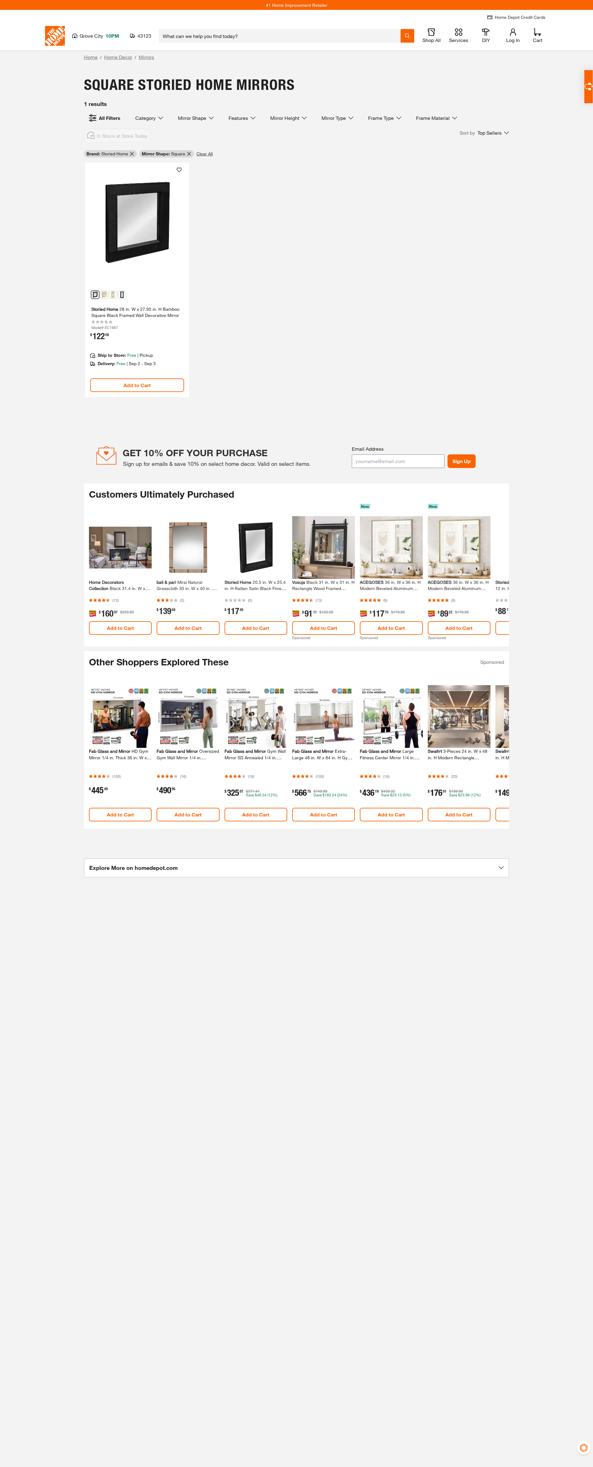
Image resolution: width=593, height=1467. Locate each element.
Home (91, 57)
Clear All (204, 153)
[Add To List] (179, 170)
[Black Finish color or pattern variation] (122, 294)
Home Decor (118, 57)
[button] (484, 133)
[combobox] (279, 35)
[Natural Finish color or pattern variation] (113, 294)
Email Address (368, 449)
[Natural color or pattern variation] (104, 294)
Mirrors (146, 57)
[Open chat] (588, 86)
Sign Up (461, 461)
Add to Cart (137, 385)
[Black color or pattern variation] (95, 294)
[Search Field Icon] (407, 36)
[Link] (137, 279)
